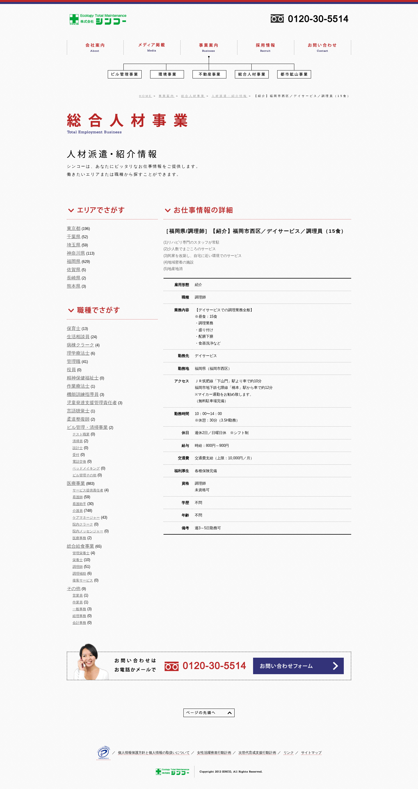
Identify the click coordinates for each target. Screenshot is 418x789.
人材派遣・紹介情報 (229, 95)
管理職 (73, 361)
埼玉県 (73, 244)
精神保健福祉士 (83, 377)
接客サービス (83, 580)
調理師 (78, 567)
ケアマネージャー (86, 518)
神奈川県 (76, 253)
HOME (145, 95)
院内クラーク (83, 524)
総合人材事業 (193, 95)
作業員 (78, 602)
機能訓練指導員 (83, 394)
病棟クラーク (80, 344)
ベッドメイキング (86, 468)
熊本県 (73, 286)
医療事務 (79, 538)
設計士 (78, 448)
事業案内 (167, 95)
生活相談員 (78, 336)
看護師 (78, 497)
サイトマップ (311, 753)
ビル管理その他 (84, 475)
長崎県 (73, 277)
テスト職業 (81, 434)
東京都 (73, 228)
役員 (71, 369)
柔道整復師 (78, 419)
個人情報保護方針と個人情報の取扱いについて (154, 753)
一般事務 (79, 609)
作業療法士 (78, 386)
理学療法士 (78, 353)
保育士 (73, 328)
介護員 (78, 511)
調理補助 (79, 574)
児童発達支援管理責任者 (92, 402)
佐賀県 (73, 269)
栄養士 (78, 560)
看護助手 (79, 504)
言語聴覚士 (78, 410)
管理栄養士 (81, 553)
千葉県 (73, 236)
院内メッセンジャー (88, 531)
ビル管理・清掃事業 (87, 427)
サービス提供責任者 (88, 490)
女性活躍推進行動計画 (214, 753)
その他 (73, 588)
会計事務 (79, 623)
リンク (289, 753)
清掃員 (78, 441)
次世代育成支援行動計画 (257, 753)
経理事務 (79, 616)
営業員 (78, 595)
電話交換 (79, 462)
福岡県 (73, 261)
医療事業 (76, 483)
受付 (76, 455)
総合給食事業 (80, 546)
